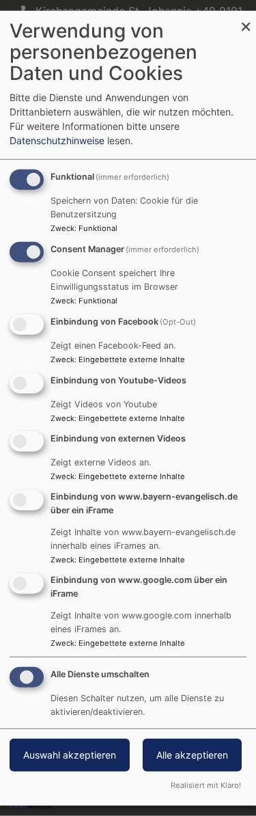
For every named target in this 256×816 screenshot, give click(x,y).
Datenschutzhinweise (57, 140)
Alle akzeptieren (192, 754)
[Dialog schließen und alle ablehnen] (246, 19)
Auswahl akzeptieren (69, 754)
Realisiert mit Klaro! (206, 784)
